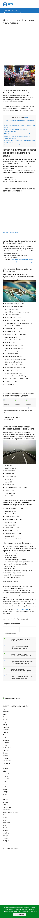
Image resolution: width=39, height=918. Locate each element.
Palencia (5, 804)
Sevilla (5, 817)
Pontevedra (7, 807)
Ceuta (5, 745)
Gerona (5, 755)
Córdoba (6, 750)
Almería (5, 717)
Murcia (5, 797)
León (4, 781)
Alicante (5, 714)
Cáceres (5, 735)
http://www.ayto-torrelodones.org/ (22, 259)
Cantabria (6, 740)
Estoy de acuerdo (19, 914)
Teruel (5, 825)
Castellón (6, 743)
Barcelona (6, 730)
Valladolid (6, 833)
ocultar (26, 117)
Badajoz (5, 724)
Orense (5, 802)
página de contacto (21, 609)
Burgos (5, 732)
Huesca (5, 768)
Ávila (4, 722)
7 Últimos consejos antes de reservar (15, 145)
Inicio (12, 10)
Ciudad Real (7, 748)
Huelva (5, 766)
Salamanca (6, 810)
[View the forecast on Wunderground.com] (32, 408)
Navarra (5, 799)
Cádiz (4, 737)
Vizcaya (5, 835)
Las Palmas (6, 779)
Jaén (4, 771)
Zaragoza (6, 841)
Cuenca (5, 753)
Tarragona (6, 823)
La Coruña (6, 774)
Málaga (5, 792)
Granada (5, 758)
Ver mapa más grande (10, 232)
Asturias (5, 719)
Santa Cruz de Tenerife (10, 812)
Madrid (16, 10)
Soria (4, 820)
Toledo (5, 828)
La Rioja (5, 776)
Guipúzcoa (6, 763)
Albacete (6, 712)
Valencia (5, 830)
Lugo (4, 786)
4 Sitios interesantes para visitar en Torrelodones (18, 134)
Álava (4, 709)
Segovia (5, 815)
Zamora (5, 838)
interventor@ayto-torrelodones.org (20, 262)
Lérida (5, 784)
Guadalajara (7, 761)
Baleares (6, 727)
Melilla (5, 794)
